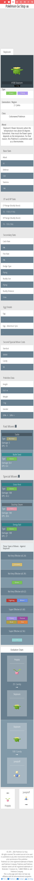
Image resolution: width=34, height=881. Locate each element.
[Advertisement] (17, 28)
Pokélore (12, 879)
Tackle (17, 434)
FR (25, 2)
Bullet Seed (17, 454)
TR (32, 2)
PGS (4, 879)
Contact (21, 879)
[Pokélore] (9, 2)
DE (17, 2)
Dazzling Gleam (17, 504)
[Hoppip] (17, 677)
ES (21, 2)
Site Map (30, 879)
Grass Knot (17, 484)
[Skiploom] (17, 712)
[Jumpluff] (17, 779)
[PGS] (5, 2)
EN (13, 2)
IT (28, 2)
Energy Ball (17, 524)
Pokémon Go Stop (15, 6)
